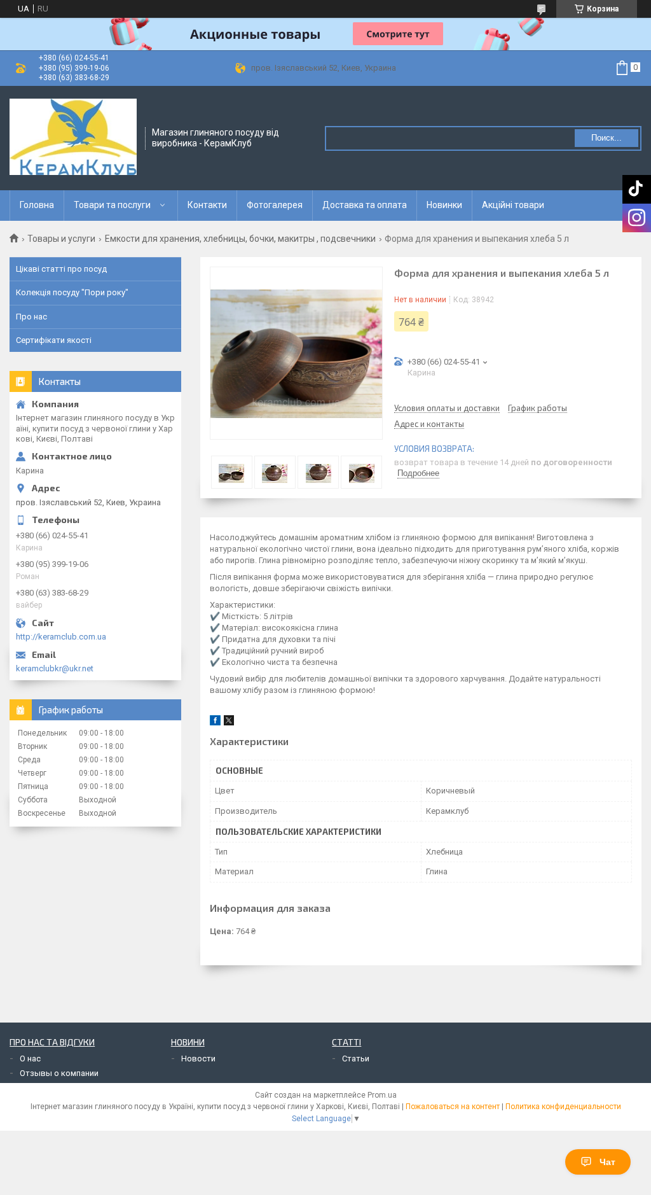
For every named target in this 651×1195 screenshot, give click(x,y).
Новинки (444, 205)
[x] (229, 722)
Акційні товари (513, 205)
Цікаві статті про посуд (61, 269)
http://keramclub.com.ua (61, 636)
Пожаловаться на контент (453, 1106)
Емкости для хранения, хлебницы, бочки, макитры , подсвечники (240, 239)
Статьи (355, 1058)
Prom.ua (382, 1095)
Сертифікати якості (54, 340)
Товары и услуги (61, 239)
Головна (37, 205)
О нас (30, 1058)
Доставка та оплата (364, 205)
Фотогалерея (275, 205)
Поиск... (606, 138)
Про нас (31, 316)
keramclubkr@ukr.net (54, 668)
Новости (198, 1058)
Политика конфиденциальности (563, 1106)
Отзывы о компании (59, 1073)
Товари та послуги (112, 205)
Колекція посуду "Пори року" (72, 292)
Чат (607, 1162)
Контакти (207, 205)
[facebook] (215, 722)
